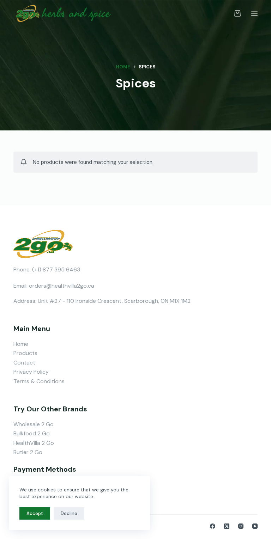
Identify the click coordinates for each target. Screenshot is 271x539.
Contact (24, 362)
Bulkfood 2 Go (31, 433)
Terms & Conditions (39, 381)
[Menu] (254, 13)
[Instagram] (240, 526)
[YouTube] (255, 526)
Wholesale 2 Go (33, 424)
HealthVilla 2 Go (33, 443)
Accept (34, 513)
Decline (69, 513)
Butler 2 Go (27, 452)
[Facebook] (212, 526)
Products (25, 353)
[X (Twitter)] (226, 526)
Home (20, 344)
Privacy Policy (31, 371)
